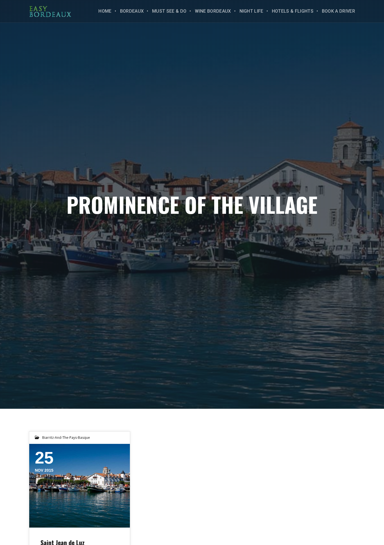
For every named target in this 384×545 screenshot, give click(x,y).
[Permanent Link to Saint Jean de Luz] (79, 486)
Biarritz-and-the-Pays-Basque (66, 437)
